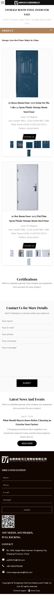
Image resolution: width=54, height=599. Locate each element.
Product (14, 19)
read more (27, 443)
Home (6, 19)
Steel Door (25, 19)
